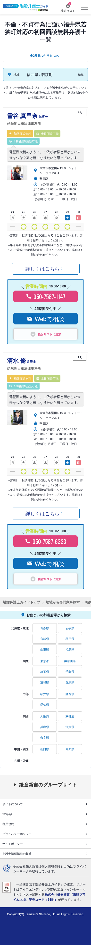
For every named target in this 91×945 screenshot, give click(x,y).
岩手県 (70, 628)
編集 (81, 74)
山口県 (44, 749)
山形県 (44, 649)
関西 (26, 716)
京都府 (70, 716)
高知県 (70, 749)
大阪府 (44, 716)
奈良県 (44, 737)
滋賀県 (70, 727)
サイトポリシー (12, 843)
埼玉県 (44, 671)
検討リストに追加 (49, 334)
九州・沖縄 (21, 760)
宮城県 (44, 639)
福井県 (44, 694)
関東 (26, 661)
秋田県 (70, 639)
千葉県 (70, 671)
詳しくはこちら (42, 268)
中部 (26, 694)
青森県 (44, 628)
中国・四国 (21, 749)
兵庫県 (44, 727)
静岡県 (70, 694)
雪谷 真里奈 (27, 119)
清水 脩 (24, 363)
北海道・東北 (20, 628)
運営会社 (8, 814)
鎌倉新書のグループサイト (48, 784)
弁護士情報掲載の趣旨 (17, 853)
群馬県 (70, 682)
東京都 (44, 661)
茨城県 (44, 682)
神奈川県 (70, 661)
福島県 (70, 649)
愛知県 (44, 704)
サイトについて (12, 804)
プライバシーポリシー (17, 834)
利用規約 (8, 824)
